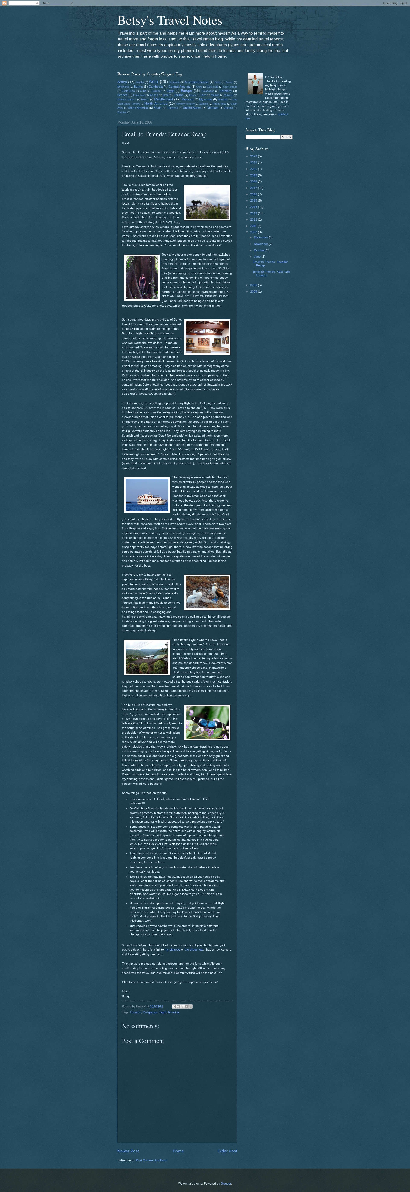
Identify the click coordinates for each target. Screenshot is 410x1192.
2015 (254, 200)
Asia (153, 81)
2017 (254, 188)
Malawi (215, 95)
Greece (122, 95)
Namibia (223, 99)
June (257, 256)
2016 (254, 194)
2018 (254, 181)
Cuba (143, 91)
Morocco (187, 99)
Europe (186, 91)
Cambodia (156, 86)
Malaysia (228, 95)
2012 (254, 219)
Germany (225, 91)
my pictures (172, 949)
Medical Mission (126, 99)
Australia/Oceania (197, 82)
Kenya (192, 95)
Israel (166, 95)
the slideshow (194, 949)
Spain (157, 107)
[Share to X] (182, 1006)
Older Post (227, 1151)
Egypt (170, 91)
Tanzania (172, 107)
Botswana (123, 86)
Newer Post (128, 1151)
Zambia (228, 107)
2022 (254, 162)
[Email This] (174, 1006)
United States (192, 107)
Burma (138, 86)
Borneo (229, 82)
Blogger (226, 1183)
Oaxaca (203, 103)
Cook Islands (230, 86)
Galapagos (207, 91)
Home (178, 1151)
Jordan (178, 95)
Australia (174, 82)
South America (138, 107)
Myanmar (205, 99)
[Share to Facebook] (186, 1006)
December (261, 237)
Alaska (140, 82)
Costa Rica (128, 91)
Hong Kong (139, 95)
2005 (254, 291)
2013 (254, 213)
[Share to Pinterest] (190, 1006)
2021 (254, 169)
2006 (254, 285)
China (199, 86)
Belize (218, 82)
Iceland (153, 95)
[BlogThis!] (178, 1006)
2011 (254, 226)
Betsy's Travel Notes (169, 19)
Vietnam (212, 107)
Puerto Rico (219, 103)
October (260, 250)
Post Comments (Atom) (152, 1160)
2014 (254, 207)
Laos (203, 95)
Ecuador (156, 91)
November (261, 244)
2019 (254, 175)
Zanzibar (122, 112)
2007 (254, 232)
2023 (254, 156)
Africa (122, 82)
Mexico (145, 99)
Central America (179, 86)
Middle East (163, 99)
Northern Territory (185, 104)
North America (155, 104)
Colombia (212, 86)
